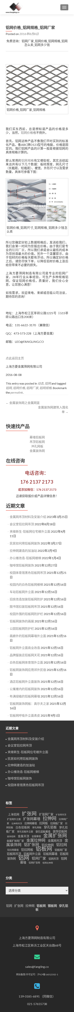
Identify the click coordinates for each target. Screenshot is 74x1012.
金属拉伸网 (35, 840)
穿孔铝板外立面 (25, 831)
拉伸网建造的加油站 (23, 550)
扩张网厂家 (46, 814)
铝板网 (44, 848)
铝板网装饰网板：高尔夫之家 (29, 703)
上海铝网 (13, 814)
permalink (16, 392)
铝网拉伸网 (48, 862)
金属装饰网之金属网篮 (23, 402)
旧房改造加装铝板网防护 (26, 599)
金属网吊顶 (55, 840)
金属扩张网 (55, 835)
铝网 (48, 383)
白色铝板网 (23, 827)
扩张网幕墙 (31, 819)
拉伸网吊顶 (17, 823)
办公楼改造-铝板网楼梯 (25, 558)
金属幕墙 (36, 836)
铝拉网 (61, 844)
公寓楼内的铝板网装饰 (25, 689)
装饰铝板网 (60, 831)
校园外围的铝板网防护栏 (26, 614)
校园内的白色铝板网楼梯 (26, 584)
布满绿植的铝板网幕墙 (25, 696)
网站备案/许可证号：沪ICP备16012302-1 (37, 974)
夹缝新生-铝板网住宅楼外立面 (30, 531)
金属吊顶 (23, 836)
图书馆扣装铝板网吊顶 (25, 606)
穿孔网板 (36, 827)
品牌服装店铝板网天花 (25, 655)
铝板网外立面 (32, 853)
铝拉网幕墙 (13, 850)
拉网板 (43, 823)
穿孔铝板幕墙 (42, 831)
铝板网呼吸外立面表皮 (25, 715)
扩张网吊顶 (61, 814)
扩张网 (29, 814)
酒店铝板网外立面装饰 (25, 681)
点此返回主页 (15, 358)
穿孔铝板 (50, 827)
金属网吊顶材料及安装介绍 (28, 517)
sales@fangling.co (37, 966)
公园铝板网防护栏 (22, 628)
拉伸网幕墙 (30, 823)
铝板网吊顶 (14, 853)
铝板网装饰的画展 (22, 621)
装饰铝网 (11, 836)
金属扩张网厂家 (15, 840)
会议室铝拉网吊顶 (22, 524)
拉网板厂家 (56, 823)
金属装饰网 (37, 450)
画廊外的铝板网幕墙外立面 (28, 636)
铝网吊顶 (53, 858)
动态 (41, 383)
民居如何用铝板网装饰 (25, 543)
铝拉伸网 (48, 845)
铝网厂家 (18, 250)
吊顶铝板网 (37, 441)
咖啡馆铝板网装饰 (22, 565)
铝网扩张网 (34, 862)
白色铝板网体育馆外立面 (26, 662)
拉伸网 (49, 818)
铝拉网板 (27, 849)
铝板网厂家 (61, 849)
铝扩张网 (31, 844)
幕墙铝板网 (37, 437)
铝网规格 (27, 160)
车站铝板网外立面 (22, 592)
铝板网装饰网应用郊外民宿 (28, 669)
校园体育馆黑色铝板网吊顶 (28, 572)
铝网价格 (27, 132)
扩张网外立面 (14, 819)
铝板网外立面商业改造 (25, 647)
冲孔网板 (37, 446)
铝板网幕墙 (50, 853)
